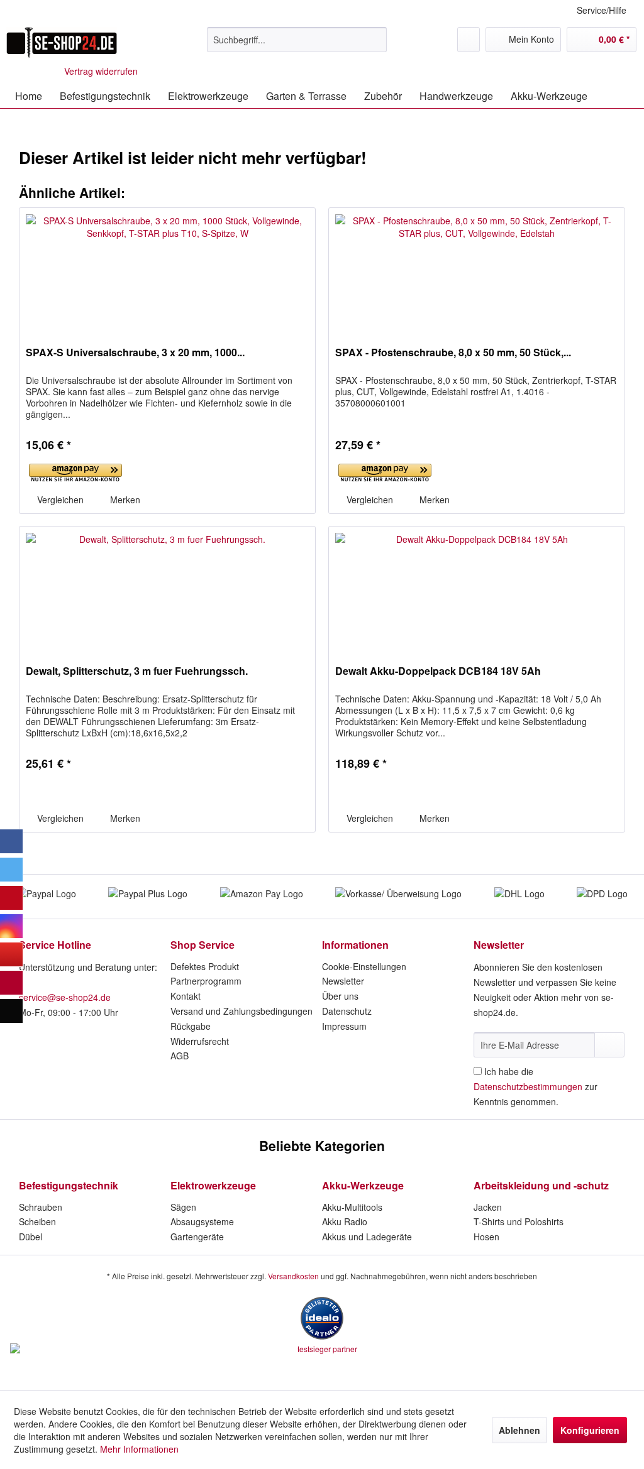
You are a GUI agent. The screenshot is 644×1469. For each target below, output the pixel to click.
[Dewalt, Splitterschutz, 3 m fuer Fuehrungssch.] (167, 589)
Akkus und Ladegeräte (367, 1236)
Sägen (183, 1207)
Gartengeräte (197, 1236)
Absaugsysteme (202, 1221)
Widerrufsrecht (199, 1041)
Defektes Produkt (204, 966)
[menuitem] (297, 39)
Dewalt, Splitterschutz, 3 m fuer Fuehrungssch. (137, 671)
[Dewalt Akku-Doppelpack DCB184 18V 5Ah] (476, 589)
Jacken (488, 1207)
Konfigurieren (589, 1430)
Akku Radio (344, 1221)
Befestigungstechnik (68, 1185)
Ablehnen (519, 1430)
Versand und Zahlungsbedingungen (241, 1011)
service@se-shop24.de (65, 997)
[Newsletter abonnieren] (609, 1044)
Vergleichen (59, 499)
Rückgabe (190, 1026)
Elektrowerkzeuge (213, 1185)
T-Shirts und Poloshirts (519, 1221)
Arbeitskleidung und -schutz (541, 1185)
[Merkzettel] (468, 39)
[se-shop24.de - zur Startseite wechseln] (61, 42)
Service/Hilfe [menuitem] (601, 10)
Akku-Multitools (352, 1207)
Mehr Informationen (139, 1449)
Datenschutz (347, 1011)
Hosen (486, 1236)
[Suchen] (375, 39)
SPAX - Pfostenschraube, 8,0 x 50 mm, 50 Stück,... (453, 352)
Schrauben (40, 1207)
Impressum (344, 1026)
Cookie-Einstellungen (364, 966)
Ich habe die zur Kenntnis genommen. (535, 1086)
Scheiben (37, 1221)
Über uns (340, 996)
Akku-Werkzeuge (363, 1185)
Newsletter (343, 981)
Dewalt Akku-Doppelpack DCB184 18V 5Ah (438, 671)
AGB (179, 1055)
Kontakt (185, 996)
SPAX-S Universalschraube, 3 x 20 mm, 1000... (135, 352)
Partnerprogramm (206, 981)
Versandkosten (293, 1275)
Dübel (30, 1236)
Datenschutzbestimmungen (528, 1086)
